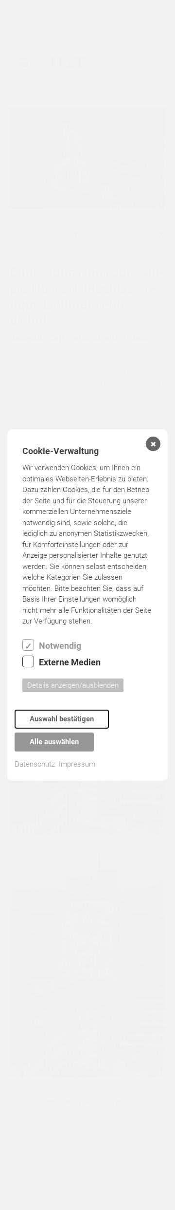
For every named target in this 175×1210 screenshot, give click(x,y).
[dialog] (87, 605)
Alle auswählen (54, 741)
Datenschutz (35, 764)
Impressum (77, 764)
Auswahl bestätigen (62, 719)
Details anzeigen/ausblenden (73, 685)
